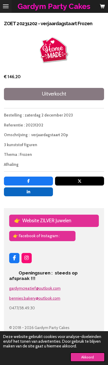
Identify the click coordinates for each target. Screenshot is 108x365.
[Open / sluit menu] (6, 6)
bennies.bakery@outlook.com (34, 298)
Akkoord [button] (87, 357)
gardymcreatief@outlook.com (35, 288)
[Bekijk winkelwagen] (102, 6)
